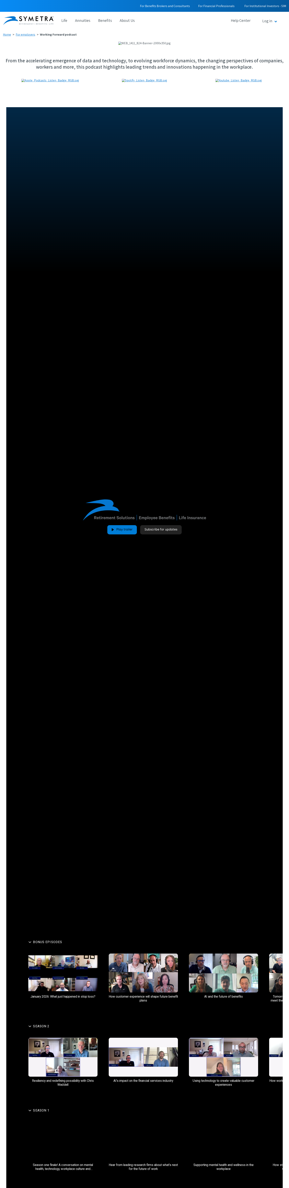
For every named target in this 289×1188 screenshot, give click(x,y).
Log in (267, 20)
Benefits (105, 20)
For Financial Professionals (216, 6)
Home (7, 34)
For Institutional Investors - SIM (265, 6)
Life (64, 20)
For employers (25, 34)
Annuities (82, 20)
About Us (127, 20)
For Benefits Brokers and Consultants (165, 6)
